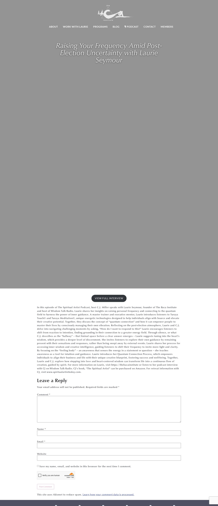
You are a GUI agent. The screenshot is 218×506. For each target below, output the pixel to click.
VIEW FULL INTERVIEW (109, 298)
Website (41, 454)
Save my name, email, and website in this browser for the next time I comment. (85, 466)
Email (41, 441)
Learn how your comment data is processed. (108, 494)
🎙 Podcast (132, 26)
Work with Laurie (75, 26)
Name (41, 429)
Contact (150, 26)
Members (167, 26)
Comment (43, 394)
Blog (116, 26)
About (53, 26)
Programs (100, 26)
